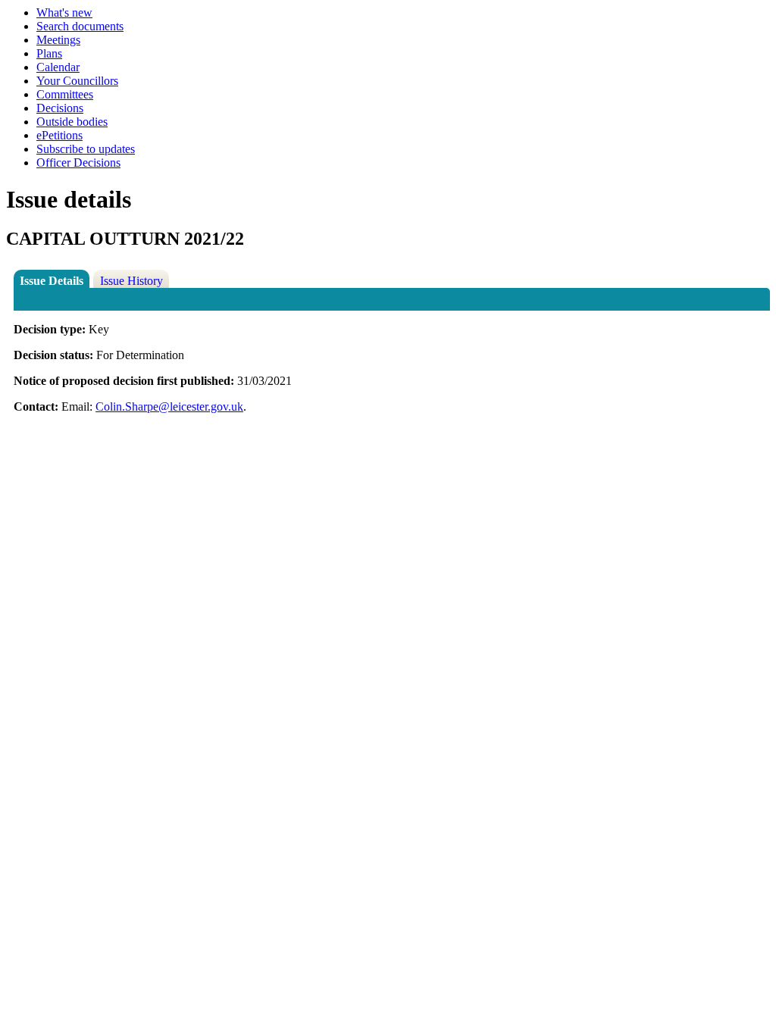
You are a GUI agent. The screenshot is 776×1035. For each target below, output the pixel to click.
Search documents (80, 26)
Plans (49, 53)
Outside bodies (72, 121)
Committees (64, 94)
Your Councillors (77, 80)
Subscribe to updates (85, 148)
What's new (64, 12)
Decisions (59, 108)
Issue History (131, 280)
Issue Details (51, 280)
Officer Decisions (78, 162)
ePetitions (59, 135)
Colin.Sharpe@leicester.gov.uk (169, 406)
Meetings (58, 39)
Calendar (58, 67)
